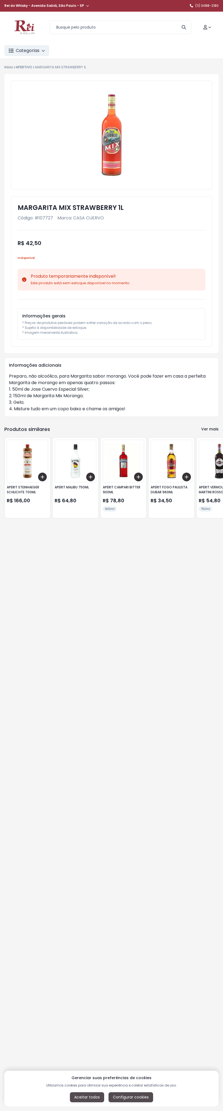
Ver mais (210, 429)
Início (8, 67)
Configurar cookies (131, 1097)
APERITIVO (24, 67)
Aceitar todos (87, 1097)
